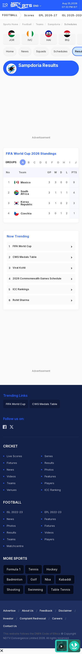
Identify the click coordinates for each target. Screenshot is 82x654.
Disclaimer (65, 610)
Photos (49, 469)
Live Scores (14, 456)
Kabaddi (65, 579)
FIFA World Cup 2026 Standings (31, 154)
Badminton (14, 579)
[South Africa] (16, 192)
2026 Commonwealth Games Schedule (37, 278)
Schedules (60, 51)
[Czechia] (16, 213)
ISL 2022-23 (15, 512)
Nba (48, 579)
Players (49, 483)
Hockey (51, 569)
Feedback (46, 610)
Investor (8, 618)
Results (49, 462)
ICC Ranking (53, 490)
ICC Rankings (21, 289)
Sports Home (10, 24)
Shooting (13, 589)
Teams (40, 24)
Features (50, 476)
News (25, 51)
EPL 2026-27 (48, 15)
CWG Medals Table (25, 257)
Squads (41, 51)
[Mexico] (16, 182)
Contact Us (10, 626)
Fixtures (12, 462)
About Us (27, 610)
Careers (57, 618)
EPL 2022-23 (53, 512)
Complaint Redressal (33, 618)
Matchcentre (15, 546)
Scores (29, 15)
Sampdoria (54, 24)
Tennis (33, 569)
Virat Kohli (19, 267)
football (27, 24)
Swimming (35, 589)
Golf (33, 579)
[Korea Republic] (16, 203)
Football (9, 15)
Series (49, 456)
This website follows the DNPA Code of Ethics (32, 633)
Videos (11, 476)
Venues (12, 490)
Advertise (9, 610)
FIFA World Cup (22, 246)
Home (10, 51)
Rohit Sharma (21, 300)
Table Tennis (60, 589)
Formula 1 (13, 569)
